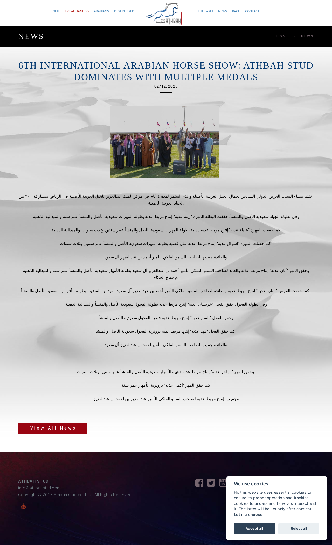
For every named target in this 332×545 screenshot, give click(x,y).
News (222, 11)
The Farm (205, 11)
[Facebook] (201, 484)
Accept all (254, 528)
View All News (53, 428)
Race (236, 11)
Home (55, 11)
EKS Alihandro (77, 11)
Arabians (101, 11)
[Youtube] (225, 484)
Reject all (299, 528)
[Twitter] (213, 484)
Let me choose (248, 514)
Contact (252, 11)
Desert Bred (124, 11)
